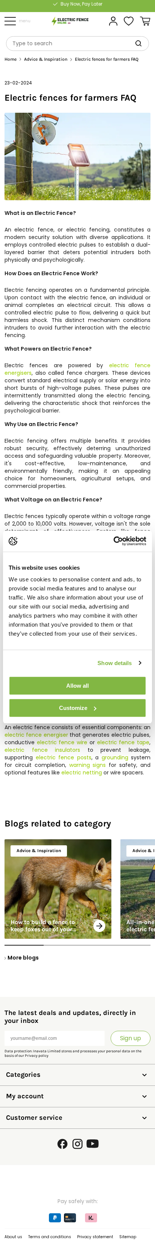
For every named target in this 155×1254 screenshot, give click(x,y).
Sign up (130, 1038)
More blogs (23, 957)
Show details (114, 663)
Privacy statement (95, 1237)
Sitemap (127, 1237)
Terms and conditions (49, 1237)
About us (13, 1237)
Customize (73, 708)
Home (11, 59)
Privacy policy (37, 1055)
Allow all (77, 685)
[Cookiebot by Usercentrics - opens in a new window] (113, 541)
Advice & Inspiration (45, 59)
